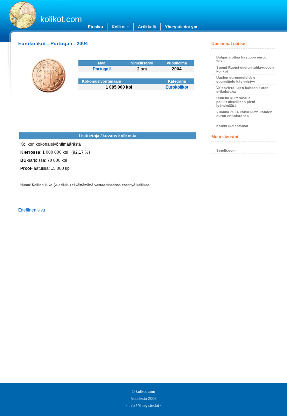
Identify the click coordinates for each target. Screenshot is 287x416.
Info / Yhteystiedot (143, 405)
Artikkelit (147, 27)
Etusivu (95, 27)
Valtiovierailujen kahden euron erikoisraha (242, 89)
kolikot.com (61, 19)
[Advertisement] (243, 270)
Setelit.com (226, 150)
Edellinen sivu (31, 210)
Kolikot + (120, 27)
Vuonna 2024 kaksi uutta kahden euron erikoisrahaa (244, 114)
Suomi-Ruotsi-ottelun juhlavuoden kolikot (245, 69)
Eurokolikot (177, 87)
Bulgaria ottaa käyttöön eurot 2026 (241, 59)
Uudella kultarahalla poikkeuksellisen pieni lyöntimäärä (235, 102)
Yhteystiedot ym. (181, 27)
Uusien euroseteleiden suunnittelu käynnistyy (235, 79)
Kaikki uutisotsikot (232, 126)
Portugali (102, 69)
